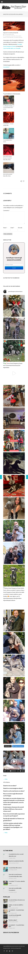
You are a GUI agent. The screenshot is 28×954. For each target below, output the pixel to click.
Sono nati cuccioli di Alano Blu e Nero (7, 175)
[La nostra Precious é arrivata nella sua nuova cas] (14, 508)
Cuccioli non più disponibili (15, 915)
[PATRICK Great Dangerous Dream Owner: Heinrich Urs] (14, 688)
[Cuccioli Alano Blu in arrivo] (1, 477)
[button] (14, 761)
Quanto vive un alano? (10, 785)
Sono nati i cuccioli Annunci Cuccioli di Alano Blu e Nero (7, 158)
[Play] (5, 771)
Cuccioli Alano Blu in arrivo (7, 140)
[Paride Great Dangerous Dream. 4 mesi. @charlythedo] (14, 486)
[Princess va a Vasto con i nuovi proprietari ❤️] (14, 553)
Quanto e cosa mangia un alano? (13, 788)
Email (12, 227)
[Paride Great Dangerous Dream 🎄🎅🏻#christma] (14, 418)
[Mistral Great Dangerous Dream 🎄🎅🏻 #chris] (14, 396)
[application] (14, 761)
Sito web (20, 227)
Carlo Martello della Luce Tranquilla (11, 48)
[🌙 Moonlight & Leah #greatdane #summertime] (14, 463)
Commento (6, 210)
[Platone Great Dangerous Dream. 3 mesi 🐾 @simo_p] (14, 575)
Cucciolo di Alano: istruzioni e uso (17, 900)
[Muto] (20, 771)
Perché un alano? (13, 920)
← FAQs (5, 779)
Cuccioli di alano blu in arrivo (8, 108)
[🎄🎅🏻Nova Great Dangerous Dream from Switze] (14, 373)
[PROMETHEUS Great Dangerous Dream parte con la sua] (14, 710)
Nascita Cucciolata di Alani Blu (10, 32)
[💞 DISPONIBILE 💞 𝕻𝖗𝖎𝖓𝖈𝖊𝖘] (14, 665)
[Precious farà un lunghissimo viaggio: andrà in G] (14, 530)
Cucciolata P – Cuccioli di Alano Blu (8, 124)
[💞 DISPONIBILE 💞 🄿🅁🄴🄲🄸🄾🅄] (14, 643)
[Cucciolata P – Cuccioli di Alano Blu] (27, 477)
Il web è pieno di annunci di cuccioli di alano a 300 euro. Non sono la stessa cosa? (13, 809)
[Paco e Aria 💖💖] (14, 328)
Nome (5, 227)
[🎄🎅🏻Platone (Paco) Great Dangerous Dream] (14, 351)
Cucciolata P (6, 67)
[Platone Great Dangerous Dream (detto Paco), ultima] (14, 598)
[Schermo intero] (23, 771)
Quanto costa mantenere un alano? (14, 791)
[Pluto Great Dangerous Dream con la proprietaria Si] (14, 620)
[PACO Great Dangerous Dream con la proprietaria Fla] (14, 733)
